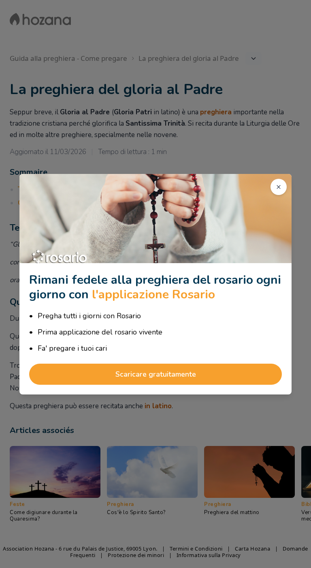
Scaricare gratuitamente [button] (155, 374)
